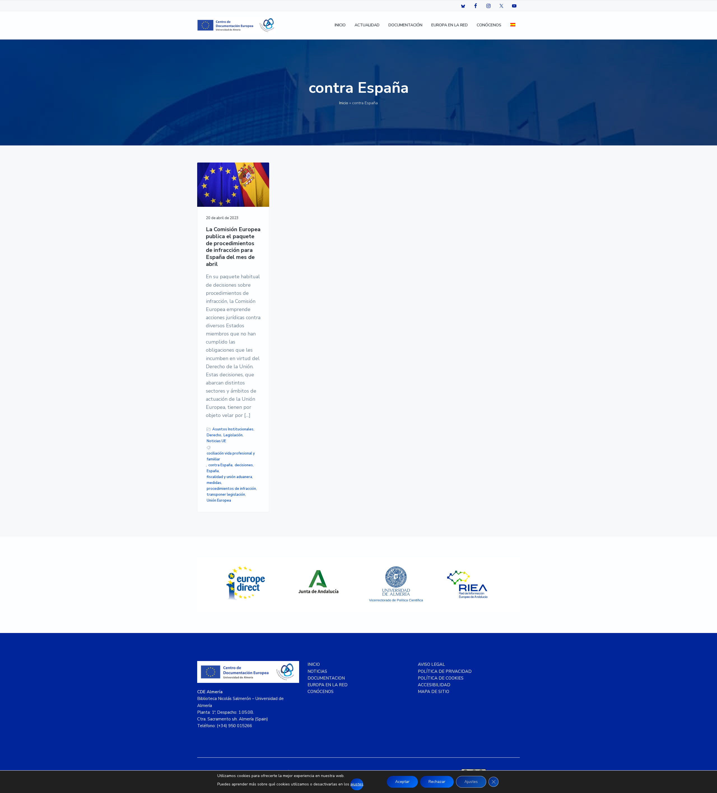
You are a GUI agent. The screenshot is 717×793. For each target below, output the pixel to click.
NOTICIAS (317, 671)
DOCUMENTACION (326, 678)
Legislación (233, 435)
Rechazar (437, 781)
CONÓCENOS (321, 691)
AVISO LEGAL (431, 664)
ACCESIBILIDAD (434, 685)
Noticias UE (216, 441)
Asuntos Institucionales (232, 429)
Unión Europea (219, 500)
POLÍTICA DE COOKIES (441, 678)
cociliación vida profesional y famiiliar (231, 456)
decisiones (244, 465)
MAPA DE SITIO (433, 691)
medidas (214, 482)
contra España (220, 465)
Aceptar (402, 781)
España (213, 471)
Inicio (343, 103)
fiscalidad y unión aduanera (229, 476)
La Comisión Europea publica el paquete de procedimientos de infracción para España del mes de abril (233, 247)
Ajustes (471, 781)
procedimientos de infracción (231, 488)
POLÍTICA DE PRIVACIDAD (445, 671)
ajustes (356, 784)
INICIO (314, 664)
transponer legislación (226, 494)
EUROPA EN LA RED (328, 685)
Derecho (214, 435)
